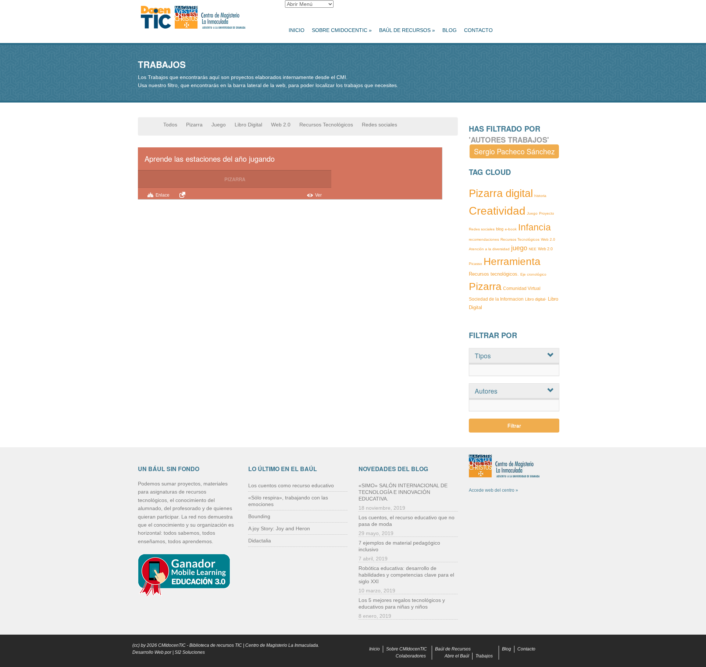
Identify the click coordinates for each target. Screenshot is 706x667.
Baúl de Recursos (407, 30)
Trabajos (484, 656)
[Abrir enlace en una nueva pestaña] (183, 194)
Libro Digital (248, 125)
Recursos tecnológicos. (494, 274)
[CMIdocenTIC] (206, 18)
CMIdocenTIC (172, 645)
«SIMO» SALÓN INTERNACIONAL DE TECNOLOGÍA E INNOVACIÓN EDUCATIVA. (403, 492)
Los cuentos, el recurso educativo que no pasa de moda (406, 520)
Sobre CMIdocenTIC (342, 30)
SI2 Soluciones (190, 652)
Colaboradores (411, 656)
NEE (532, 249)
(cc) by (139, 645)
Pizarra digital (501, 193)
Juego (218, 125)
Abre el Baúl (457, 656)
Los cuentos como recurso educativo (291, 485)
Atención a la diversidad (489, 249)
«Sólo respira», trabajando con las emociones (288, 501)
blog (499, 229)
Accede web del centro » (493, 490)
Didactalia (259, 541)
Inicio (296, 30)
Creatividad (497, 211)
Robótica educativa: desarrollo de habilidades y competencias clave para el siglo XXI (406, 574)
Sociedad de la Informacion (496, 299)
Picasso (475, 264)
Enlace (163, 195)
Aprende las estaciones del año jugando (210, 158)
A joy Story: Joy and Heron (279, 528)
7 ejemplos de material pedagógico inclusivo (399, 546)
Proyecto (546, 213)
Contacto (478, 30)
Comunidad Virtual (522, 288)
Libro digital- (535, 299)
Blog (449, 30)
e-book (511, 229)
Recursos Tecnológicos (326, 125)
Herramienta (512, 261)
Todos (170, 125)
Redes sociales (379, 125)
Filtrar (514, 425)
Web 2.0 (280, 125)
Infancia (534, 227)
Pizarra (194, 125)
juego (519, 248)
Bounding (259, 516)
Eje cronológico (533, 274)
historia (540, 196)
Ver (318, 195)
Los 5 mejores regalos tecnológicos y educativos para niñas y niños (402, 603)
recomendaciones (484, 239)
